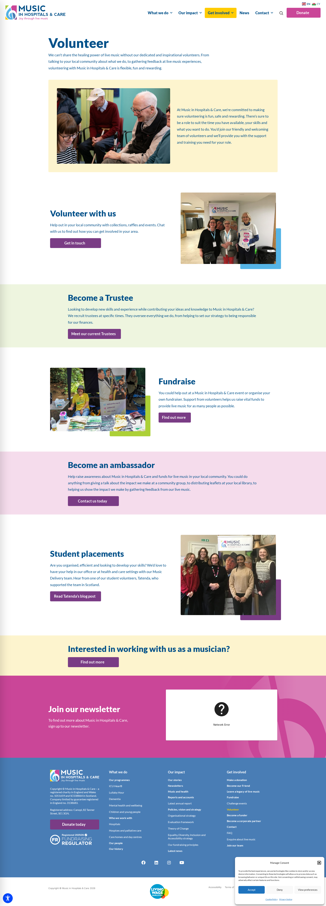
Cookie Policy (272, 899)
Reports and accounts (181, 797)
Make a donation (237, 779)
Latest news (175, 850)
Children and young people (124, 811)
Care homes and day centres (125, 836)
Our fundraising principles (183, 844)
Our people (116, 843)
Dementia (115, 798)
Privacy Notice (285, 899)
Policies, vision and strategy (184, 809)
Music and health (178, 791)
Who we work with (120, 817)
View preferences (308, 889)
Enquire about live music (241, 839)
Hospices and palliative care (125, 830)
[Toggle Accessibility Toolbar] (8, 898)
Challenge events (237, 803)
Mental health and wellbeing (125, 805)
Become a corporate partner (244, 821)
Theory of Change (178, 828)
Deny (280, 889)
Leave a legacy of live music (243, 791)
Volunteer (233, 809)
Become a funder (237, 815)
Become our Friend (238, 785)
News (244, 13)
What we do (158, 13)
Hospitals (114, 824)
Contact (262, 13)
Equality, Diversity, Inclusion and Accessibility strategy (187, 836)
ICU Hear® (115, 786)
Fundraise (233, 797)
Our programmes (119, 779)
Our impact (188, 13)
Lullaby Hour (116, 792)
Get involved (219, 13)
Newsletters (175, 785)
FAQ (229, 832)
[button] (319, 862)
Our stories (175, 779)
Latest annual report (180, 803)
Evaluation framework (181, 822)
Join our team (235, 845)
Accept (252, 889)
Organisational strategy (182, 815)
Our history (116, 848)
